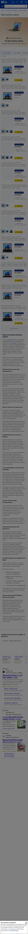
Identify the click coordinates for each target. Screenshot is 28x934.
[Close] (26, 923)
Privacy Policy (14, 930)
